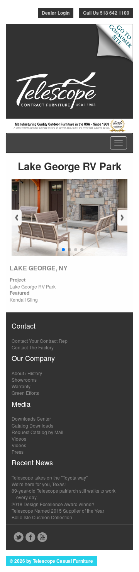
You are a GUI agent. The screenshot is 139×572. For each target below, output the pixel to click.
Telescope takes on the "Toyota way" (50, 477)
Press (18, 451)
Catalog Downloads (32, 425)
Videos (19, 438)
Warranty (21, 386)
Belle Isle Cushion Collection (42, 517)
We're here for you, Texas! (39, 484)
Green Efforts (25, 392)
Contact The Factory (33, 347)
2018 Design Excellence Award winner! (53, 504)
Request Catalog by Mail (37, 432)
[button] (57, 249)
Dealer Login (56, 12)
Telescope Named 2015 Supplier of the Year (58, 510)
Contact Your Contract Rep (40, 340)
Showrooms (24, 379)
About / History (27, 373)
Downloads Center (31, 418)
